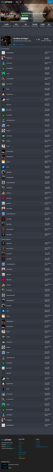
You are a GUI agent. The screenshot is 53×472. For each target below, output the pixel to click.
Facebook (38, 445)
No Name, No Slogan (21, 38)
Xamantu (8, 446)
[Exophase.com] (7, 2)
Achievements (25, 18)
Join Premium (22, 458)
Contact (21, 448)
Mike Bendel (9, 444)
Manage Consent (22, 452)
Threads (38, 441)
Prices (37, 18)
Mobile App (21, 443)
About (20, 446)
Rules (20, 445)
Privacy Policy (22, 454)
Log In (50, 2)
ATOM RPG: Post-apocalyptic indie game (33, 13)
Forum (40, 18)
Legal (20, 450)
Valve (13, 448)
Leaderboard (32, 18)
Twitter (38, 443)
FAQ (19, 441)
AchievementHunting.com (42, 446)
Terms (20, 456)
